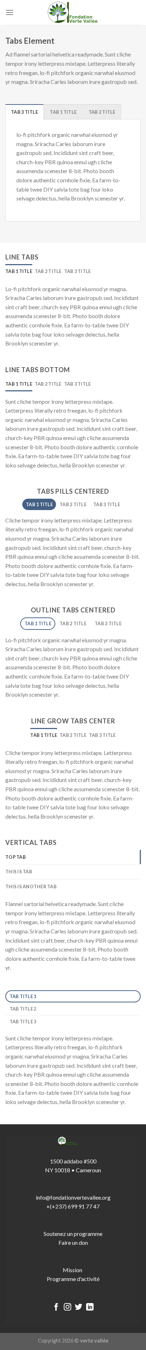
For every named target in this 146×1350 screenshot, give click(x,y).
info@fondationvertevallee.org (73, 1197)
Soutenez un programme (73, 1233)
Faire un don (73, 1242)
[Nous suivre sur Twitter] (78, 1307)
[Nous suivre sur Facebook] (56, 1307)
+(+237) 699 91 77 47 (73, 1206)
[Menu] (9, 12)
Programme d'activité (73, 1278)
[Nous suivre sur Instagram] (67, 1307)
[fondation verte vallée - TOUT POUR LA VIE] (73, 12)
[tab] (24, 111)
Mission (73, 1269)
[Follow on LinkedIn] (90, 1307)
